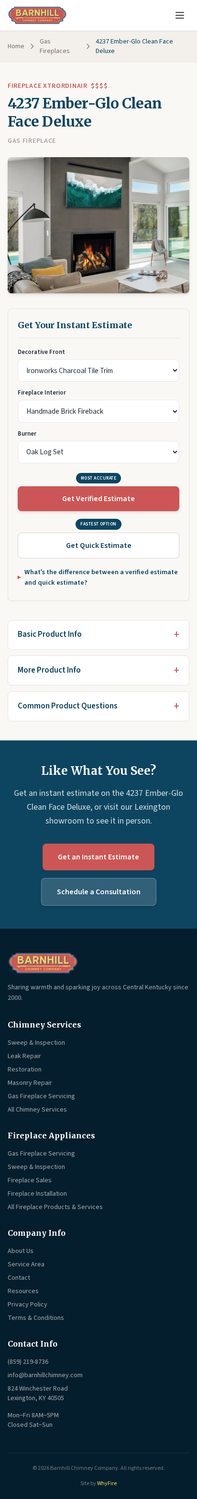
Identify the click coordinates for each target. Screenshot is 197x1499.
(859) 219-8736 (28, 1362)
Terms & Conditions (36, 1318)
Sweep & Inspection (36, 1043)
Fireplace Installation (37, 1194)
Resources (23, 1291)
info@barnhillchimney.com (45, 1375)
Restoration (25, 1069)
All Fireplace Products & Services (55, 1207)
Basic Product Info (50, 634)
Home (16, 46)
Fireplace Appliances (51, 1135)
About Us (20, 1251)
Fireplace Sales (30, 1180)
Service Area (26, 1264)
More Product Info (49, 670)
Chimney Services (44, 1024)
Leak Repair (24, 1056)
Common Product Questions (68, 706)
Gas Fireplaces (55, 46)
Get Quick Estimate (98, 545)
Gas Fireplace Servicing (41, 1096)
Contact (19, 1278)
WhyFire (107, 1483)
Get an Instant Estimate (98, 857)
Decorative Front (41, 352)
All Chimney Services (37, 1109)
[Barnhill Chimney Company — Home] (37, 15)
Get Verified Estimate (98, 498)
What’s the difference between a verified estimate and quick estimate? (101, 577)
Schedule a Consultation (99, 892)
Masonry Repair (30, 1083)
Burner (27, 433)
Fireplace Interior (42, 392)
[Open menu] (179, 15)
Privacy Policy (27, 1304)
